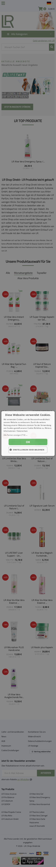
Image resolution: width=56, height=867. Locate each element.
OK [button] (28, 442)
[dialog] (28, 433)
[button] (28, 435)
